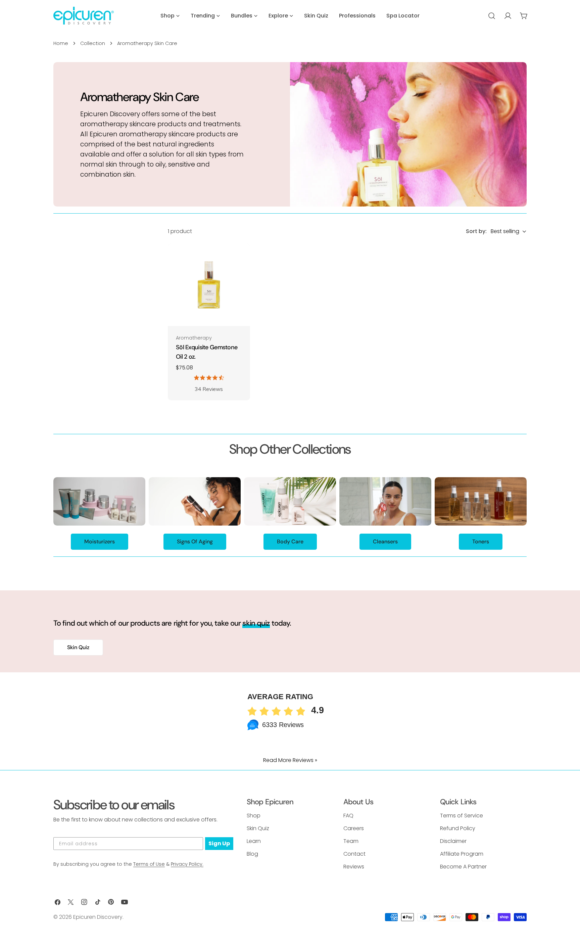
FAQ (348, 815)
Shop (253, 815)
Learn (254, 841)
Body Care (290, 541)
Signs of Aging (195, 541)
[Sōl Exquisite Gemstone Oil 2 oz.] (209, 285)
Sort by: (476, 231)
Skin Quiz (78, 647)
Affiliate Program (461, 854)
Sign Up (219, 843)
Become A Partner (463, 866)
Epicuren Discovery (98, 917)
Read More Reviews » (290, 760)
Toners (480, 541)
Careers (353, 828)
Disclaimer (453, 841)
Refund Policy (457, 828)
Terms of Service (461, 815)
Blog (252, 854)
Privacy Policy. (187, 864)
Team (350, 841)
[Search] (491, 15)
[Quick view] (240, 259)
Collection (92, 43)
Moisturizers (99, 541)
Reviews (353, 866)
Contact (354, 854)
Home (60, 43)
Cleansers (385, 541)
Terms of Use (149, 864)
